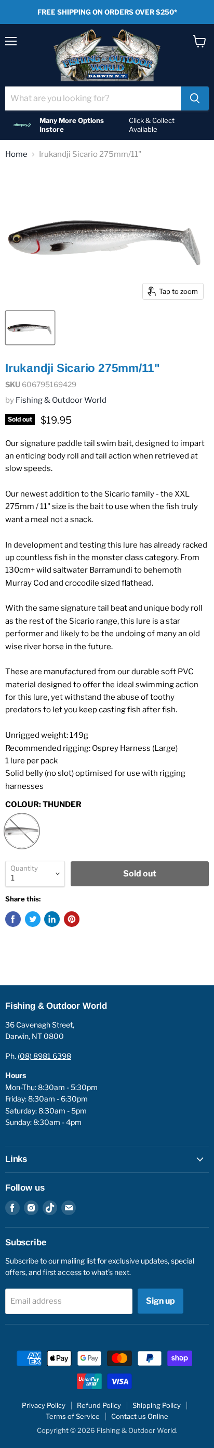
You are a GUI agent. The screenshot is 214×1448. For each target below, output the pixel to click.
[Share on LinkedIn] (52, 919)
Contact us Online (139, 1416)
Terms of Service (73, 1416)
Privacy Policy (43, 1405)
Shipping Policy (156, 1405)
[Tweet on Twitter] (33, 919)
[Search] (195, 98)
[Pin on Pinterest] (71, 919)
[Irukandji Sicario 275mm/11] (30, 327)
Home (16, 154)
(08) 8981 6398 (44, 1055)
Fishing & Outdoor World (61, 400)
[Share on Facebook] (13, 919)
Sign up (160, 1301)
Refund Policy (99, 1405)
